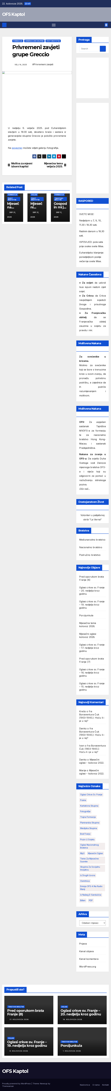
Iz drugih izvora (87, 875)
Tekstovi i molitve (59, 199)
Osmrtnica (85, 881)
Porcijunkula (86, 615)
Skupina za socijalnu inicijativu (90, 868)
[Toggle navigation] (53, 25)
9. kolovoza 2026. (19, 1051)
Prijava (83, 943)
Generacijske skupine (34, 41)
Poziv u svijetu (87, 839)
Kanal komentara (88, 958)
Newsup (43, 1083)
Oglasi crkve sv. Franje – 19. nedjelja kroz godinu (92, 604)
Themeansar (8, 1086)
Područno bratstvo (89, 554)
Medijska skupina (88, 828)
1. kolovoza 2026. (72, 1051)
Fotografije (85, 811)
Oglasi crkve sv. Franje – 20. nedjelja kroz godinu (92, 590)
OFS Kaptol (13, 14)
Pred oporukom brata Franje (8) (25, 1012)
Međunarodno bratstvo (92, 539)
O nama (96, 1085)
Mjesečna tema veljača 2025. (53, 165)
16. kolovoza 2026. (73, 1019)
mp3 (82, 853)
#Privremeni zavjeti (42, 64)
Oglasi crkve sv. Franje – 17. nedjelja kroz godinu (92, 647)
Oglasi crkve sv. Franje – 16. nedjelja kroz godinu (92, 672)
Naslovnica (85, 1085)
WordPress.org (87, 966)
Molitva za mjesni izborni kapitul (21, 165)
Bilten (82, 900)
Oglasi (34, 195)
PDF (91, 900)
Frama (83, 800)
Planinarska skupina (89, 822)
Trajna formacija (88, 817)
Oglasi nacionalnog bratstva (89, 846)
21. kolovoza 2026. (19, 1019)
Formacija (17, 41)
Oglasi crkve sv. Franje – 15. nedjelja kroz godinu (92, 686)
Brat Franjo (85, 834)
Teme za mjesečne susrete (89, 860)
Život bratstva (53, 41)
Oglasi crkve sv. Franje (91, 794)
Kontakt (105, 1085)
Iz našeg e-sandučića (90, 895)
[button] (101, 24)
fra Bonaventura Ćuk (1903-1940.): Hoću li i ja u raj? (92, 748)
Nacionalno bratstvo (90, 547)
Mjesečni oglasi (95, 853)
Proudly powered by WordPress (16, 1083)
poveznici (17, 147)
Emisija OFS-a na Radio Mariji (91, 887)
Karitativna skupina (89, 806)
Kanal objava (86, 951)
